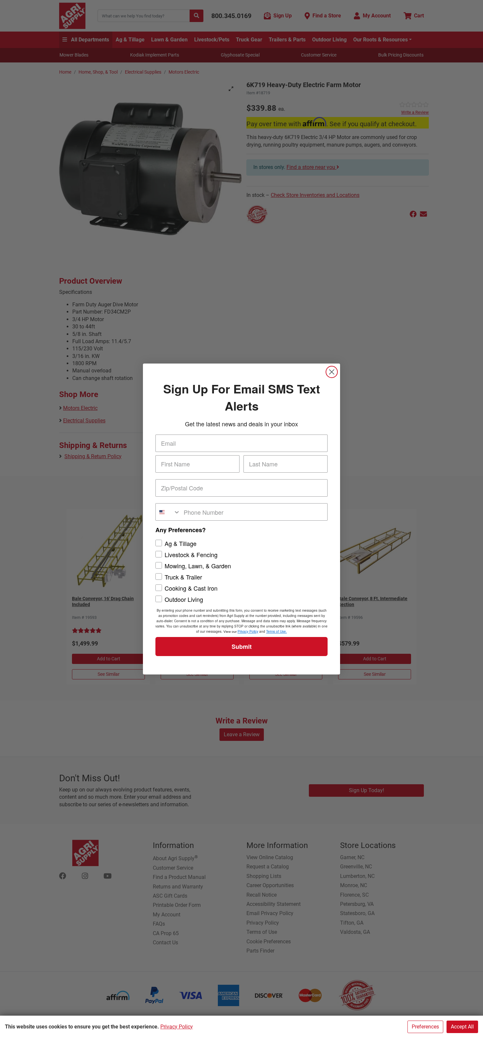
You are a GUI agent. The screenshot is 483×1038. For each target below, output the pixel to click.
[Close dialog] (331, 372)
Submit (242, 646)
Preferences (425, 1027)
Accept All (462, 1027)
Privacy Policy (176, 1027)
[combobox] (168, 512)
